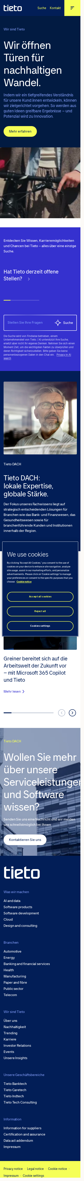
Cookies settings (40, 626)
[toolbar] (40, 288)
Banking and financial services (27, 964)
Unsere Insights (15, 1058)
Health (9, 970)
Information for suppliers (22, 1128)
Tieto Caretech (15, 1090)
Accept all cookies (40, 596)
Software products (18, 907)
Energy (9, 958)
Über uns (10, 1021)
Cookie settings (33, 1176)
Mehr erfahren (20, 131)
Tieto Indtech (14, 1096)
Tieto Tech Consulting (20, 1102)
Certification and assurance (24, 1134)
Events (9, 1052)
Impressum (12, 1147)
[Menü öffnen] (72, 8)
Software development (21, 913)
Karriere (10, 1039)
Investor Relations (17, 1046)
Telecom (10, 995)
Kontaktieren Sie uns (25, 839)
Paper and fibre (15, 983)
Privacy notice (13, 1169)
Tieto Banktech (15, 1084)
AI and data (12, 901)
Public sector (13, 989)
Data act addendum (18, 1141)
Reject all (40, 611)
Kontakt (55, 8)
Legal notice (35, 1169)
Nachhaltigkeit (15, 1027)
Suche (42, 8)
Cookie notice (57, 1169)
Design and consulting (20, 926)
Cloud (8, 919)
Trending (10, 1033)
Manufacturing (15, 976)
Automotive (12, 951)
